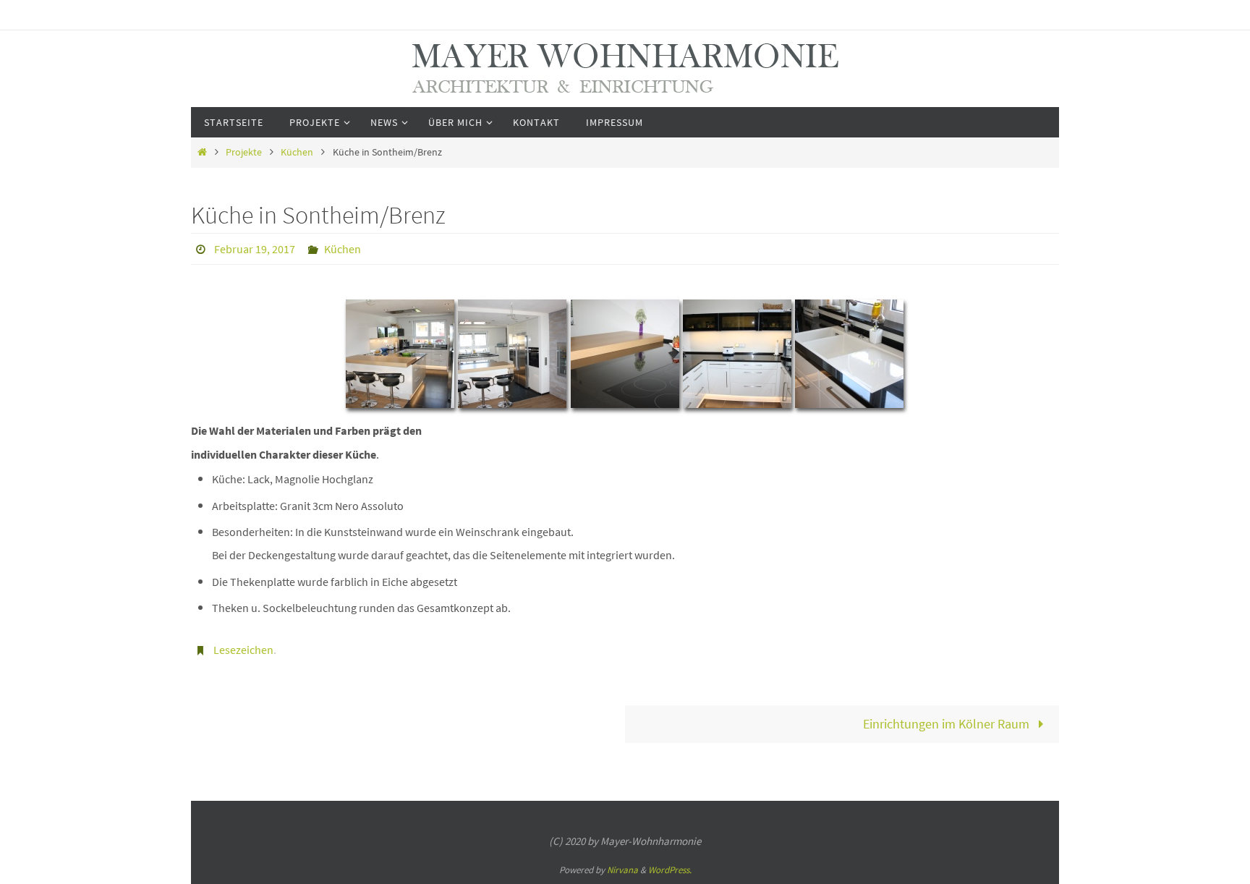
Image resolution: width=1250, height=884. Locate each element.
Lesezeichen (243, 649)
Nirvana (622, 870)
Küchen (297, 151)
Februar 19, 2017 (254, 249)
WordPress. (670, 870)
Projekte (244, 151)
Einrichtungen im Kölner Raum (947, 723)
